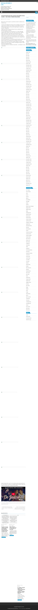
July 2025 (27, 73)
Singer (27, 287)
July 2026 (27, 53)
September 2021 (29, 144)
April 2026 (27, 58)
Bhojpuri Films (28, 207)
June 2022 (27, 129)
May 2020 (27, 170)
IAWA (27, 246)
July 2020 (27, 167)
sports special (28, 296)
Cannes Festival (28, 219)
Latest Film (28, 254)
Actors (27, 194)
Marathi (27, 262)
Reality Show (28, 280)
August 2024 (28, 91)
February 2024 (28, 100)
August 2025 (28, 71)
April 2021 (27, 152)
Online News (28, 277)
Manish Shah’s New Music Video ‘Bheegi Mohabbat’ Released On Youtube (31, 40)
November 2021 (28, 141)
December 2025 (28, 65)
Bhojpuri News (28, 209)
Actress (27, 196)
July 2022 (27, 128)
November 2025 (28, 66)
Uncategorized (28, 303)
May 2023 (27, 112)
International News (29, 249)
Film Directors (28, 238)
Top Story (27, 300)
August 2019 (28, 178)
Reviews (27, 283)
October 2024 (28, 87)
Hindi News (28, 245)
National (27, 269)
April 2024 (27, 97)
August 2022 (28, 126)
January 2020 (28, 176)
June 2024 (27, 94)
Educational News (29, 225)
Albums (27, 198)
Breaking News (3, 537)
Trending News (28, 301)
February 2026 (28, 61)
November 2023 (28, 105)
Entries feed (28, 316)
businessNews (28, 217)
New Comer (28, 272)
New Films (27, 274)
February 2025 (28, 81)
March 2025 (28, 79)
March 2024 (28, 99)
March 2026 (28, 60)
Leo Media (27, 259)
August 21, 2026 (12, 524)
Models (27, 266)
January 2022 (28, 138)
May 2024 (27, 95)
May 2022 (27, 131)
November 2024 (28, 86)
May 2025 (27, 76)
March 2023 (28, 115)
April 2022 (27, 133)
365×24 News (28, 191)
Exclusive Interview (29, 232)
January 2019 (28, 181)
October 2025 (28, 68)
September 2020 (29, 163)
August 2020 (28, 165)
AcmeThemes (28, 608)
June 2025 (27, 74)
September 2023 (29, 108)
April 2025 (27, 78)
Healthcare (28, 243)
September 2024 (29, 89)
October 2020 (28, 162)
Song (27, 290)
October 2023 (28, 107)
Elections (27, 227)
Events (27, 230)
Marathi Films (28, 264)
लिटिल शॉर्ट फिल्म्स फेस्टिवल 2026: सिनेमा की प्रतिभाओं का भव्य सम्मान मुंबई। (13, 519)
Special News (28, 293)
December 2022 (28, 120)
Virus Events (28, 306)
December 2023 (28, 104)
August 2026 (28, 52)
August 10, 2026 (20, 585)
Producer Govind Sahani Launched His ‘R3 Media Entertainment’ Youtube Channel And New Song (5, 519)
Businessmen (28, 215)
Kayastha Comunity (29, 253)
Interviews (28, 251)
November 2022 (28, 121)
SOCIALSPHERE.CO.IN (6, 4)
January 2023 (28, 118)
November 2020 (28, 160)
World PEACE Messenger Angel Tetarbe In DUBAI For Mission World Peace (7, 507)
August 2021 (28, 146)
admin (9, 19)
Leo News (27, 261)
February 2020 (28, 175)
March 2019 (28, 180)
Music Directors (28, 267)
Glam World (28, 241)
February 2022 (28, 136)
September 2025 (29, 70)
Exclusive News (28, 233)
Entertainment (28, 228)
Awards (27, 204)
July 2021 (27, 147)
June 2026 (27, 55)
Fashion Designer (29, 235)
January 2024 (28, 102)
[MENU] (37, 11)
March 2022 (28, 134)
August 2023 (28, 110)
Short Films (28, 285)
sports (27, 295)
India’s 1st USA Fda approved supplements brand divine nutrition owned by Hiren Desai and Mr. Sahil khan (19, 508)
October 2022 (28, 123)
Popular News (28, 279)
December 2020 (28, 159)
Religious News (28, 282)
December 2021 (28, 139)
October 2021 (28, 142)
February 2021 (28, 155)
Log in (27, 314)
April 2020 (27, 172)
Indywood (27, 248)
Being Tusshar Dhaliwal (29, 206)
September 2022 (29, 125)
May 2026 (27, 57)
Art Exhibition (28, 199)
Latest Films (28, 256)
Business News (28, 214)
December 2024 (28, 84)
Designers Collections (29, 222)
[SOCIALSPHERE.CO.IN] (1, 12)
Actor (27, 193)
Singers (27, 288)
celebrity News (28, 220)
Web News (28, 308)
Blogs (27, 211)
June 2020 (27, 168)
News (27, 275)
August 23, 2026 (4, 524)
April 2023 (27, 113)
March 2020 (28, 173)
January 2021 (28, 157)
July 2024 (27, 92)
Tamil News (28, 298)
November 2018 (28, 183)
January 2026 (28, 63)
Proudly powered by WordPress (13, 608)
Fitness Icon (28, 240)
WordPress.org (28, 319)
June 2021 (27, 149)
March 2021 (28, 154)
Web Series (28, 309)
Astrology (27, 201)
